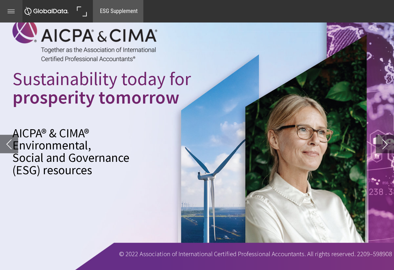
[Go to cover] (46, 11)
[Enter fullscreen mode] (81, 11)
